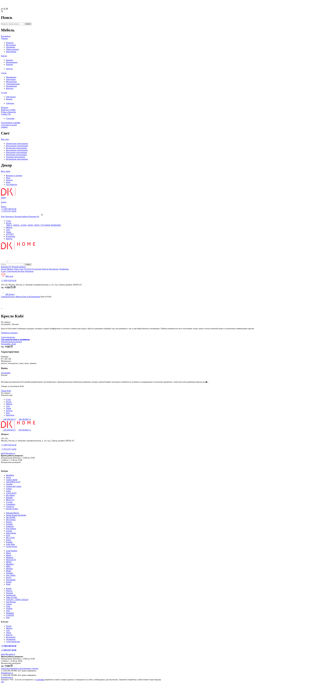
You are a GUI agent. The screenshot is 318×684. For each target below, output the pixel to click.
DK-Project (10, 294)
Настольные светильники (17, 150)
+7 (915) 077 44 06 (8, 211)
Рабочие (9, 64)
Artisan (9, 489)
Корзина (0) (34, 216)
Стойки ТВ (6, 114)
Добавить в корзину (9, 333)
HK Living (10, 537)
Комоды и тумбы (8, 110)
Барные (9, 99)
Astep (8, 491)
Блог (3, 216)
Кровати (4, 107)
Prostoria (9, 593)
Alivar (8, 477)
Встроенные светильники (17, 159)
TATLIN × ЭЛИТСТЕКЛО (17, 600)
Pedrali (8, 582)
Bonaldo (9, 497)
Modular (9, 569)
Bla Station (10, 495)
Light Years (10, 544)
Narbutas (9, 573)
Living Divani (11, 546)
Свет (8, 230)
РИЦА (9, 225)
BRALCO (10, 500)
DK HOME (10, 517)
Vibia (8, 606)
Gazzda (9, 531)
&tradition (10, 475)
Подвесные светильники (16, 148)
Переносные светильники (17, 143)
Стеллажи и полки (9, 125)
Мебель (9, 227)
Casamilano (10, 504)
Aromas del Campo (13, 486)
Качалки (9, 60)
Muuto (8, 571)
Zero (8, 617)
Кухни (8, 223)
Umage (9, 604)
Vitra (8, 611)
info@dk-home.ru (8, 453)
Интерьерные (11, 62)
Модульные (11, 45)
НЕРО (37, 225)
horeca (3, 207)
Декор (8, 232)
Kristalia (9, 542)
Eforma (9, 522)
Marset (8, 555)
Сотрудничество (13, 271)
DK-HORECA (24, 419)
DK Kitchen (11, 520)
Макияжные (11, 77)
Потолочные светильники (17, 146)
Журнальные (11, 82)
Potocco (9, 591)
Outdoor (4, 127)
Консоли (9, 88)
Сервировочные (13, 84)
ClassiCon (10, 506)
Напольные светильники (16, 152)
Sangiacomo (11, 595)
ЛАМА (23, 225)
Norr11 (9, 577)
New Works (10, 575)
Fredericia (10, 526)
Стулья (4, 93)
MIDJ (8, 566)
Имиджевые (11, 52)
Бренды (9, 239)
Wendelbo (10, 613)
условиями (40, 680)
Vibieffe (9, 609)
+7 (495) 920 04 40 (8, 209)
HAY (8, 535)
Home (3, 198)
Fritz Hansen (11, 529)
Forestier (9, 524)
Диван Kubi (6, 391)
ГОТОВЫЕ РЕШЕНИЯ (50, 225)
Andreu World (11, 480)
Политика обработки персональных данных (19, 668)
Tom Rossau (11, 602)
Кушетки (10, 43)
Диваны (4, 38)
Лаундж (9, 69)
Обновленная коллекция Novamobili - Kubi (11, 343)
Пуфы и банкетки (8, 112)
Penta (8, 584)
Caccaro (9, 502)
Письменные (11, 86)
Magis (8, 553)
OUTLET (28, 269)
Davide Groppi (12, 509)
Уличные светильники (15, 157)
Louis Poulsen (11, 551)
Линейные (10, 47)
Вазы (8, 182)
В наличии (10, 236)
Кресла (4, 56)
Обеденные (11, 79)
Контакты (9, 216)
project (3, 202)
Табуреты (10, 103)
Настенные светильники (16, 155)
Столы (4, 73)
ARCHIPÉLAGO (13, 482)
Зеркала (9, 180)
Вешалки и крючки (14, 175)
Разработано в (7, 673)
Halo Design (11, 533)
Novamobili (5, 373)
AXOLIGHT (11, 493)
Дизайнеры (64, 269)
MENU (9, 562)
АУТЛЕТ (10, 234)
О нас (8, 221)
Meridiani (10, 564)
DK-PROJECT (9, 419)
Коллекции (54, 269)
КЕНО (30, 225)
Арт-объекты (11, 184)
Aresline (9, 484)
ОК (2, 682)
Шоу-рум (9, 276)
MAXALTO (11, 560)
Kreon (8, 540)
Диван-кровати (12, 49)
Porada (8, 588)
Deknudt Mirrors (12, 513)
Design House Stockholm (16, 515)
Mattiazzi (9, 557)
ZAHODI (10, 615)
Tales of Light (11, 597)
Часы (8, 178)
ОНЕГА (16, 225)
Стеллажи (10, 118)
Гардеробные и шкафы (10, 123)
